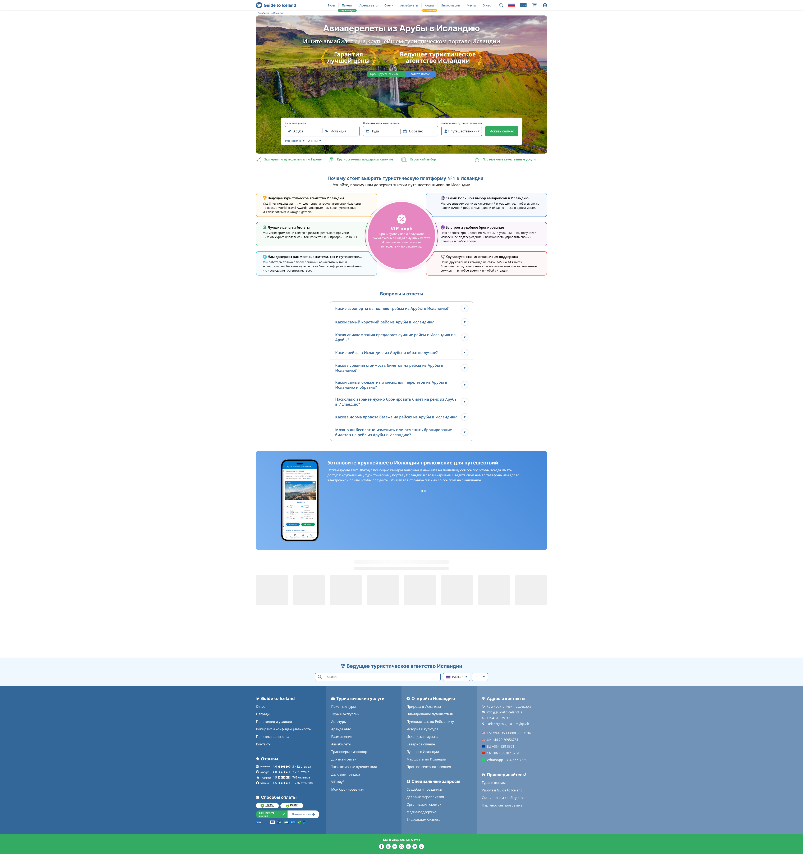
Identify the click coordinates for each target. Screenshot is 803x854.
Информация (450, 5)
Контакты (263, 744)
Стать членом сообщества (503, 798)
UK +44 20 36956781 (502, 739)
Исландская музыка (422, 737)
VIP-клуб (338, 782)
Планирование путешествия (430, 714)
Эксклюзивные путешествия (354, 767)
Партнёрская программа (502, 805)
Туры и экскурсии (345, 714)
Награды (263, 714)
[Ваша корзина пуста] (535, 5)
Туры (331, 5)
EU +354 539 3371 (500, 746)
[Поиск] (501, 5)
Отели (388, 5)
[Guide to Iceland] (276, 5)
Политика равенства (272, 737)
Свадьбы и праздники (424, 789)
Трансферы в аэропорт (350, 752)
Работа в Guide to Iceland (502, 790)
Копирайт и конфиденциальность (283, 729)
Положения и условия (274, 721)
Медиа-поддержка (421, 812)
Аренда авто (368, 5)
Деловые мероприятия (425, 797)
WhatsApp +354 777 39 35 (507, 760)
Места (471, 5)
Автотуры (339, 721)
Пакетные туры (343, 706)
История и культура (422, 729)
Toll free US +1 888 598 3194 (509, 733)
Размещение (341, 737)
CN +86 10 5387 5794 (503, 753)
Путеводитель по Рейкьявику (430, 721)
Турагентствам (494, 783)
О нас (487, 5)
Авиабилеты (409, 5)
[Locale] (511, 5)
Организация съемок (424, 804)
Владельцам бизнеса (424, 819)
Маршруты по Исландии (426, 759)
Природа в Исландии (424, 706)
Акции (429, 5)
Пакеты (347, 5)
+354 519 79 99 (498, 718)
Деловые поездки (345, 774)
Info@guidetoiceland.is (504, 712)
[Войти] (545, 5)
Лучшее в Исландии (423, 752)
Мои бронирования (347, 789)
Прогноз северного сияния (429, 767)
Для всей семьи (344, 759)
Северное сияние (421, 744)
